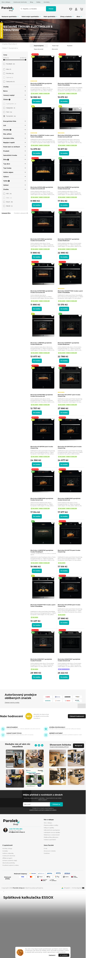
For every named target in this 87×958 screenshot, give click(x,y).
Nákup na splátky (49, 827)
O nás (45, 848)
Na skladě (10, 64)
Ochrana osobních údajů (9, 860)
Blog (31, 2)
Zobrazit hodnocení (77, 716)
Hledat (51, 9)
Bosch (9, 202)
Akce (8, 69)
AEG (8, 193)
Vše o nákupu (6, 2)
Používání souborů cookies (10, 865)
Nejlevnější (55, 45)
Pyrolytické (10, 116)
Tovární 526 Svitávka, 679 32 (59, 747)
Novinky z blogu (7, 848)
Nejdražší (69, 45)
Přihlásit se (56, 804)
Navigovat (78, 745)
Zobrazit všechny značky (12, 702)
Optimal (9, 77)
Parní (9, 112)
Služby (38, 2)
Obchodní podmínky (8, 863)
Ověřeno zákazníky (8, 853)
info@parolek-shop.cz (17, 832)
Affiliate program (7, 858)
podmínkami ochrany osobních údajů (42, 810)
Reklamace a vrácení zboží (51, 835)
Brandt (9, 206)
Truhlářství (47, 853)
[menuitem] (11, 16)
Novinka (9, 73)
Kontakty (47, 2)
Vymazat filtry (6, 213)
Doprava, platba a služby (51, 825)
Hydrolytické (11, 104)
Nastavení (52, 955)
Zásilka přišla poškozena (51, 837)
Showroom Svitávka (50, 851)
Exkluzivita (10, 81)
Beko (8, 198)
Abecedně (55, 49)
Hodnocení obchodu (20, 2)
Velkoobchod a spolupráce (52, 830)
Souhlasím (65, 955)
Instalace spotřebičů (50, 839)
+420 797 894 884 (15, 829)
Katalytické (10, 108)
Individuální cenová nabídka (52, 832)
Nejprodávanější (38, 49)
